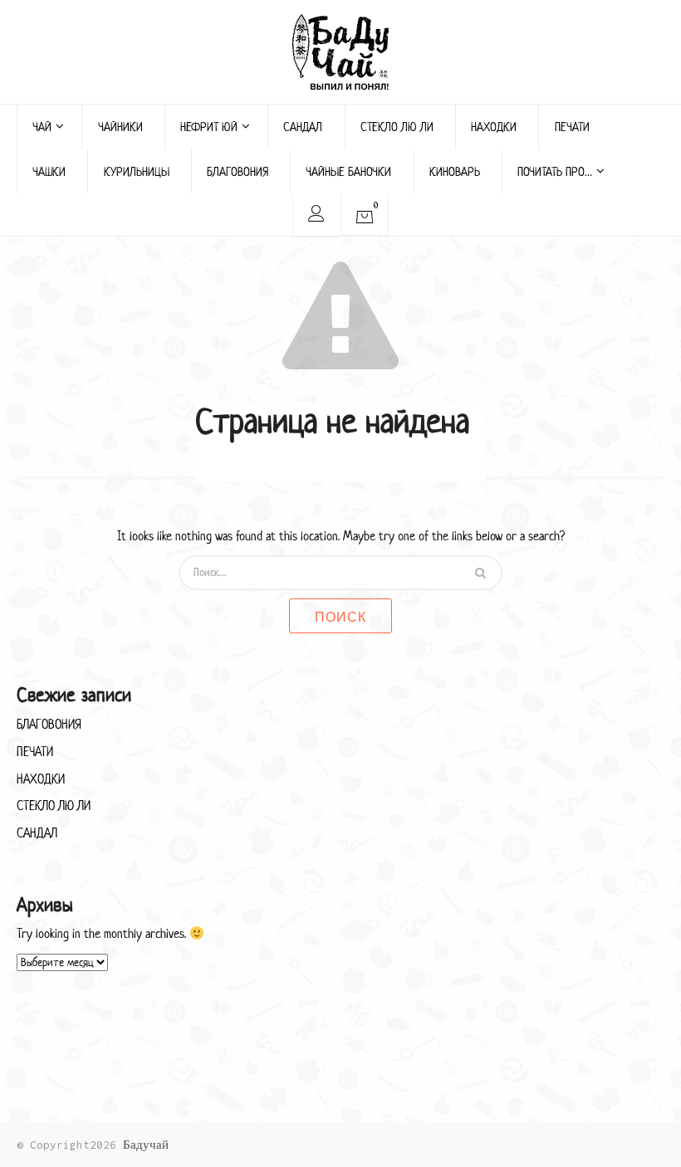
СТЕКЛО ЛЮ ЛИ (397, 126)
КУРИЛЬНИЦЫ (136, 171)
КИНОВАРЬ (454, 171)
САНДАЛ (302, 126)
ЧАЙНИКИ (120, 126)
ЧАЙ (41, 126)
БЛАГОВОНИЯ (237, 171)
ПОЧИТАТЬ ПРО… (554, 171)
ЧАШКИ (49, 171)
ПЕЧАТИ (572, 126)
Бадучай (146, 1144)
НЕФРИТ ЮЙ (209, 126)
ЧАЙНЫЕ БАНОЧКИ (348, 171)
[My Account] (316, 216)
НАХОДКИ (494, 126)
